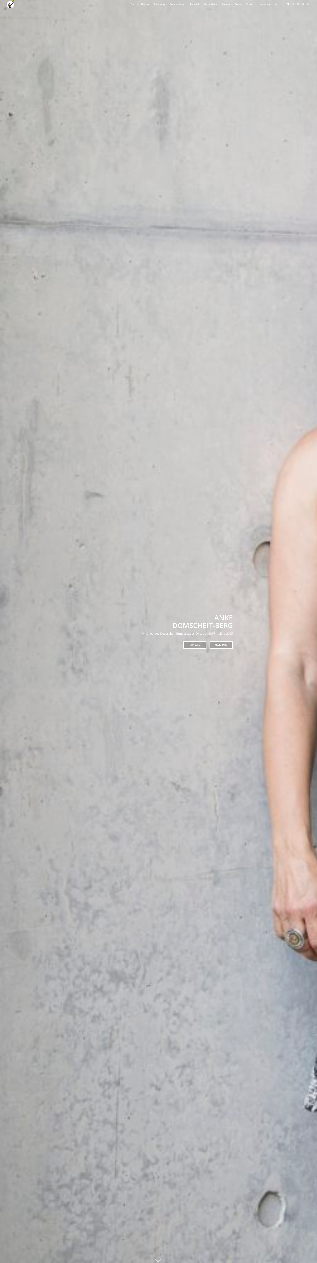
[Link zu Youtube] (303, 3)
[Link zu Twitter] (288, 3)
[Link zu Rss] (308, 3)
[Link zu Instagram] (298, 3)
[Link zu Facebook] (293, 3)
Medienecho (221, 644)
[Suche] (276, 4)
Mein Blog (195, 644)
